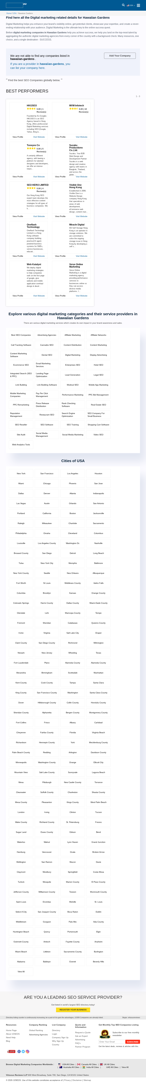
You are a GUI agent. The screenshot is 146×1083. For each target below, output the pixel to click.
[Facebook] (19, 1051)
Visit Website (39, 137)
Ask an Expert (81, 1036)
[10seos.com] (14, 5)
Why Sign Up (58, 1041)
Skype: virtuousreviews (131, 1018)
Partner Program (82, 1047)
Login (54, 1034)
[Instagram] (27, 1051)
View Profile (18, 137)
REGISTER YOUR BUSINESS (73, 1010)
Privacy (67, 1080)
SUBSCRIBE (132, 1042)
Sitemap (87, 1080)
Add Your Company (120, 56)
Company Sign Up (60, 1037)
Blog (8, 1041)
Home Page (11, 1030)
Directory (56, 1030)
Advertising (80, 1039)
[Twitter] (23, 1051)
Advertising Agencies (38, 1034)
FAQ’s (78, 1043)
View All (125, 1067)
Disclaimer (77, 1080)
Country (55, 1044)
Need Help (11, 1037)
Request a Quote (83, 1032)
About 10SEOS (13, 1034)
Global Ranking (36, 1030)
